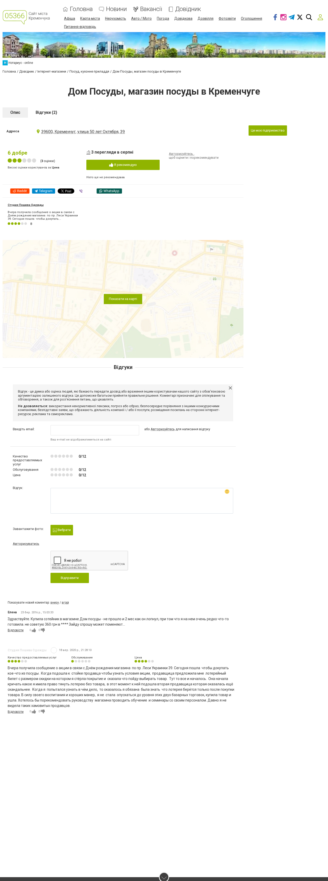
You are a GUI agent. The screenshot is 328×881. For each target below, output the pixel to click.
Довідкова (183, 18)
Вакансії (151, 9)
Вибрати (64, 530)
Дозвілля (205, 18)
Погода (163, 18)
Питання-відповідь (80, 27)
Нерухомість (115, 18)
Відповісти (16, 630)
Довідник (188, 9)
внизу (54, 602)
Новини (116, 9)
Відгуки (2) (46, 112)
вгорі (65, 602)
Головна (81, 9)
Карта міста (90, 18)
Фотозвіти (227, 18)
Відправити (70, 578)
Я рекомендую (125, 165)
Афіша (69, 18)
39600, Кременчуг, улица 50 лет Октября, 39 (83, 131)
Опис (15, 112)
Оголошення (251, 18)
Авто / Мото (141, 18)
